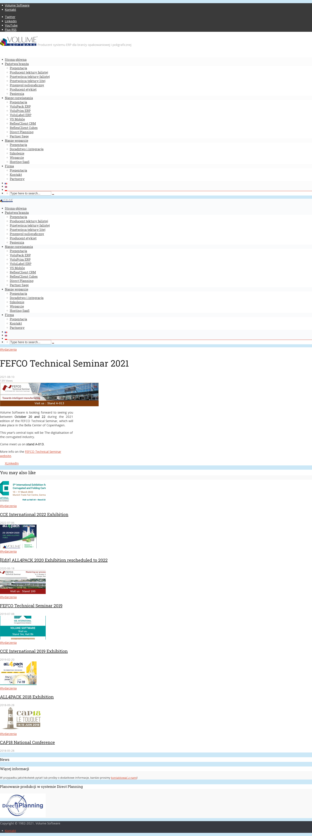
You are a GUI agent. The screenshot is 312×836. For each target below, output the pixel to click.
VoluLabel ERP (20, 115)
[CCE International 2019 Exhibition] (23, 638)
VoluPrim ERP (20, 111)
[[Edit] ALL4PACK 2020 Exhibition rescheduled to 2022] (18, 547)
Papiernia (17, 94)
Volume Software (17, 5)
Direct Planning (22, 132)
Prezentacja (18, 68)
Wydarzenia (8, 349)
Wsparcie (17, 157)
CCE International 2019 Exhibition (34, 651)
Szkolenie (17, 153)
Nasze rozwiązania (19, 98)
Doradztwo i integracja (27, 149)
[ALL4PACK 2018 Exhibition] (18, 684)
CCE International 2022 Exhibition (34, 514)
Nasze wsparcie (16, 140)
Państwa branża (17, 64)
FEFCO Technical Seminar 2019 (31, 605)
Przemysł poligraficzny (27, 85)
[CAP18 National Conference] (23, 729)
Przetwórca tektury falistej (30, 77)
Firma (9, 166)
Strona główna (16, 59)
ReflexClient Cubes (24, 128)
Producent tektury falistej (29, 72)
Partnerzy (17, 179)
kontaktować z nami (124, 778)
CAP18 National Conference (27, 742)
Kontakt (10, 9)
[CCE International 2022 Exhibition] (23, 502)
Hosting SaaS (19, 162)
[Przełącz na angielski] (158, 187)
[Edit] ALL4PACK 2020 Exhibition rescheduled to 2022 (54, 560)
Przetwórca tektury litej (27, 81)
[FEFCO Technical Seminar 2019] (23, 593)
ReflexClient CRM (23, 123)
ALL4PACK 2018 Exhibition (27, 697)
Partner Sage (19, 136)
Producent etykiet (23, 89)
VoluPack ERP (20, 106)
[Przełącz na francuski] (158, 183)
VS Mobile (17, 119)
